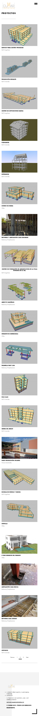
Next (27, 657)
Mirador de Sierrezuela (10, 333)
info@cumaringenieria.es (15, 702)
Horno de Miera (7, 205)
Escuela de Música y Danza (11, 492)
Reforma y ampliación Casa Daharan (15, 237)
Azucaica (5, 650)
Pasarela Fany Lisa (8, 365)
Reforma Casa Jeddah (9, 618)
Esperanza (5, 174)
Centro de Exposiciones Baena (12, 111)
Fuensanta (5, 142)
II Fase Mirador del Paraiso (11, 555)
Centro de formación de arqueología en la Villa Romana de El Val (19, 270)
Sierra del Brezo (7, 428)
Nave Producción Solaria (11, 460)
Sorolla (4, 523)
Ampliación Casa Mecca (10, 587)
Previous (12, 657)
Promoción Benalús (9, 79)
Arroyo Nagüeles (8, 302)
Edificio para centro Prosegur (12, 47)
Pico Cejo (5, 397)
